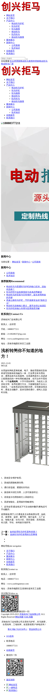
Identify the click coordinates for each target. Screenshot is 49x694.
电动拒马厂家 (7, 64)
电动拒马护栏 (17, 23)
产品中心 (10, 21)
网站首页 (10, 15)
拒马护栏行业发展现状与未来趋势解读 (24, 292)
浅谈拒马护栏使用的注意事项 (23, 534)
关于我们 (10, 18)
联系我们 (10, 53)
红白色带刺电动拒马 (19, 61)
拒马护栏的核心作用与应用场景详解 (23, 308)
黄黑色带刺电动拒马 (38, 61)
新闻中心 (10, 43)
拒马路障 (15, 29)
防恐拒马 (15, 34)
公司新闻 (15, 45)
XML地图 (28, 617)
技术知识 (15, 48)
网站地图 (19, 617)
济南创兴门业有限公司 (29, 614)
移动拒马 (15, 32)
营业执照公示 (35, 629)
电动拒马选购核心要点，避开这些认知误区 (26, 306)
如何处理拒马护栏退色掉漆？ (23, 532)
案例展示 (10, 40)
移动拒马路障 (17, 37)
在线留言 (10, 51)
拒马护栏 (15, 26)
